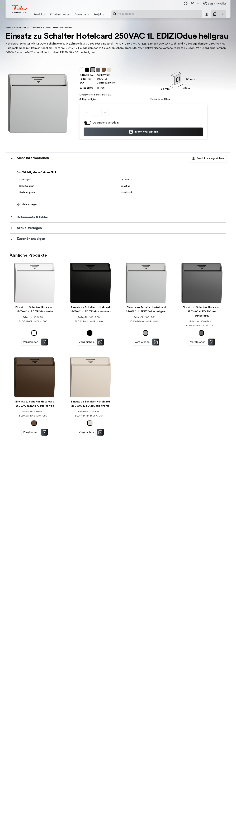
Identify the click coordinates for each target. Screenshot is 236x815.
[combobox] (158, 14)
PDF (102, 88)
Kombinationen (21, 28)
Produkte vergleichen (210, 158)
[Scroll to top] (225, 805)
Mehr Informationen (33, 158)
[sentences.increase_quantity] (105, 112)
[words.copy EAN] (116, 82)
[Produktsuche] (114, 13)
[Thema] (185, 3)
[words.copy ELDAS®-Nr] (112, 75)
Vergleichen (30, 342)
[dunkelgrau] (99, 69)
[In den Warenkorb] (44, 342)
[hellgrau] (93, 69)
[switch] (87, 123)
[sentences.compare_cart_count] (206, 14)
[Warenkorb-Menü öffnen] (222, 14)
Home (8, 28)
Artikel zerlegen (29, 228)
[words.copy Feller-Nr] (109, 79)
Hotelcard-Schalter (62, 28)
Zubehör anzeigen (31, 238)
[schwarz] (88, 69)
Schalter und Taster (40, 28)
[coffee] (104, 69)
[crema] (110, 69)
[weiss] (82, 69)
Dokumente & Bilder (32, 217)
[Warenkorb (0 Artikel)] (215, 14)
